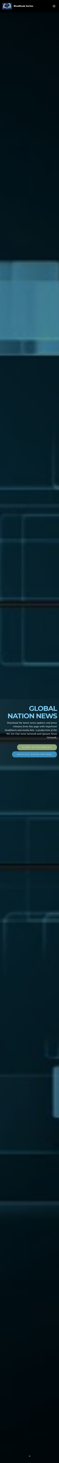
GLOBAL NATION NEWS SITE (37, 747)
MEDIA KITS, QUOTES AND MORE (34, 754)
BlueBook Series (23, 6)
